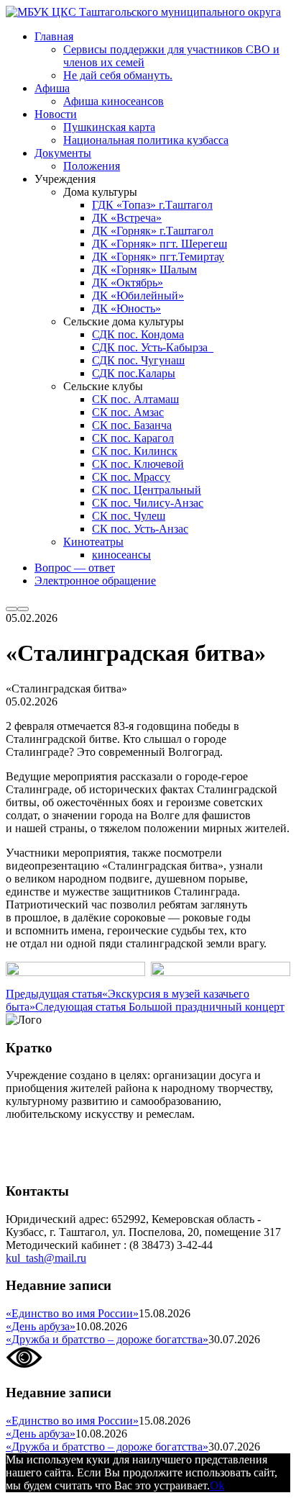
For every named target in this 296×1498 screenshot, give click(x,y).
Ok (217, 1485)
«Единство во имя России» (72, 1313)
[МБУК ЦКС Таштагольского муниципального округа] (143, 12)
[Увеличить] (126, 980)
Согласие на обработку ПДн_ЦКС (90, 1138)
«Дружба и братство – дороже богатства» (107, 1339)
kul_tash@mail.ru (46, 1258)
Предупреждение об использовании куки (107, 1163)
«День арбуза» (40, 1326)
